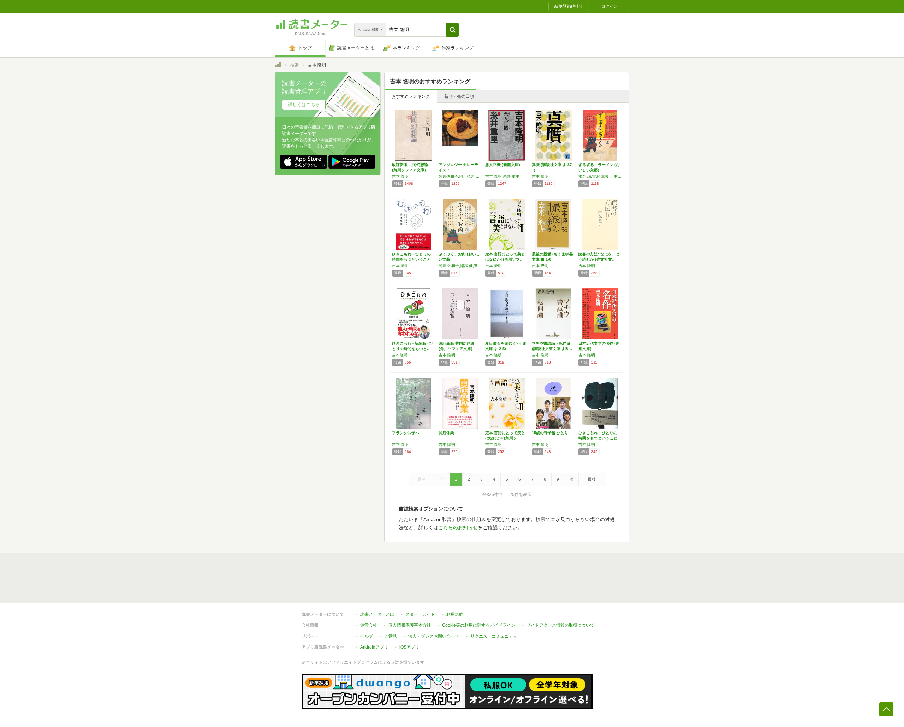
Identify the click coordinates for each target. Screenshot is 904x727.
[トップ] (278, 65)
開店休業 (446, 433)
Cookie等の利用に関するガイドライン (478, 625)
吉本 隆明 (400, 176)
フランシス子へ (405, 433)
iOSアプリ (409, 647)
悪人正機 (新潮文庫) (502, 164)
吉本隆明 (400, 355)
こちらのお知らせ (458, 527)
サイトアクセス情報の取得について (560, 625)
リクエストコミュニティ (493, 636)
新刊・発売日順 (459, 96)
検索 (294, 65)
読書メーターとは (377, 614)
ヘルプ (366, 636)
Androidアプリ (374, 647)
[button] (452, 30)
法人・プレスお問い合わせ (433, 636)
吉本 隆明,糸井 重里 (502, 176)
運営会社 (368, 625)
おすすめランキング (411, 96)
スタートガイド (420, 614)
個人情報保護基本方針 (409, 625)
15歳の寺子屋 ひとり (550, 433)
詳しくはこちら (304, 104)
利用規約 (454, 614)
